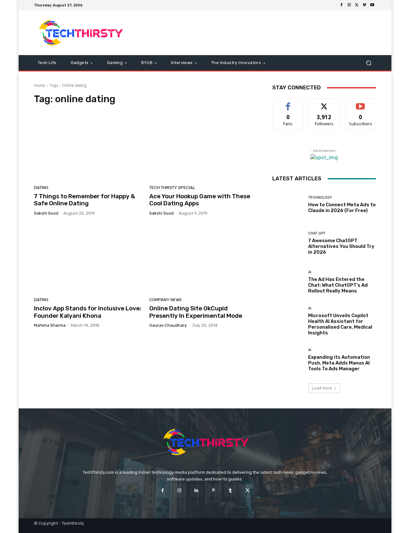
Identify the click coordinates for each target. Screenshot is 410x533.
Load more (322, 388)
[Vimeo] (364, 5)
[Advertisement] (258, 32)
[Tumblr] (230, 490)
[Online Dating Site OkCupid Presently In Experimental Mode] (203, 258)
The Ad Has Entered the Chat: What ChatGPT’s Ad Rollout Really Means (338, 285)
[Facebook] (341, 5)
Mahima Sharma (50, 325)
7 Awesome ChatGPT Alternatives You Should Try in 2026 (341, 246)
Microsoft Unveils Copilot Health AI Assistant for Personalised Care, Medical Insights (340, 324)
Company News (165, 300)
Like (288, 103)
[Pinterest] (213, 490)
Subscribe (361, 103)
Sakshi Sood (46, 213)
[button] (368, 62)
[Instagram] (349, 5)
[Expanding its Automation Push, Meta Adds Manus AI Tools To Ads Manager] (287, 359)
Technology (320, 197)
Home (39, 85)
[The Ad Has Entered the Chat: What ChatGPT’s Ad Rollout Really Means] (287, 282)
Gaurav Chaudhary (168, 325)
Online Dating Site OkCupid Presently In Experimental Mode (195, 312)
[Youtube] (372, 5)
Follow (324, 103)
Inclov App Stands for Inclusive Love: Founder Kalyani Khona (87, 312)
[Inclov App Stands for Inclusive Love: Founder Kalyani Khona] (88, 258)
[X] (357, 5)
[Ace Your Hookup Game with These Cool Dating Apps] (203, 146)
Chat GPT (316, 233)
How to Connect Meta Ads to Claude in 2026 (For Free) (342, 207)
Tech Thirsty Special (172, 187)
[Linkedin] (196, 490)
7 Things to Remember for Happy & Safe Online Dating (84, 200)
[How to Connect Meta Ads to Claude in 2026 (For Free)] (287, 204)
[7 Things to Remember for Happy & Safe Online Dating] (88, 146)
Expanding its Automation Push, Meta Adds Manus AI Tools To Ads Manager (339, 363)
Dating (41, 187)
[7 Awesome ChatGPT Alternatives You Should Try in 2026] (287, 243)
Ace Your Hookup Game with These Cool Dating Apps (199, 200)
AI (309, 272)
